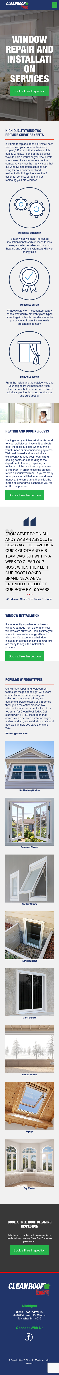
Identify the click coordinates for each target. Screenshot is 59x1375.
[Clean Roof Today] (17, 5)
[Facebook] (29, 1337)
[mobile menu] (54, 5)
